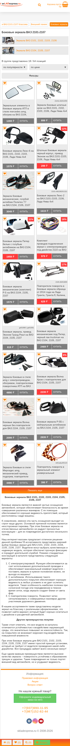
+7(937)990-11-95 (35, 708)
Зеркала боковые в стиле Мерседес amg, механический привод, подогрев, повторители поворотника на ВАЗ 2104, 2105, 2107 (17, 472)
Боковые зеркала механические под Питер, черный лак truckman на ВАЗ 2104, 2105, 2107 (51, 336)
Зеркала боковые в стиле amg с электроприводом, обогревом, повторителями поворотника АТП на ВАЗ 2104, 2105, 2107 (18, 382)
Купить (24, 121)
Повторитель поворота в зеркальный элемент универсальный (50, 469)
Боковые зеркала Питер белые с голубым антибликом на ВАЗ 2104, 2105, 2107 (17, 246)
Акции (35, 681)
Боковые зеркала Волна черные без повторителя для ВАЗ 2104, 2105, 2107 (17, 425)
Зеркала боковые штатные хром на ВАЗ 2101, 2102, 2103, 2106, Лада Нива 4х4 (52, 108)
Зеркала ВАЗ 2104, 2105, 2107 (33, 50)
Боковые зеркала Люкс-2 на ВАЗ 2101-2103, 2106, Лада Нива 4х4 (51, 198)
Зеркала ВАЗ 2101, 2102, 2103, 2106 (36, 40)
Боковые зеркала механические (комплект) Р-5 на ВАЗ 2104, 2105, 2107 (17, 291)
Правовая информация (35, 678)
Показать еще (35, 490)
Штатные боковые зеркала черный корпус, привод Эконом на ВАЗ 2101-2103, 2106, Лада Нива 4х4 (52, 155)
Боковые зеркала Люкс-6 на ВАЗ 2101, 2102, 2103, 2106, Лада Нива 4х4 (18, 153)
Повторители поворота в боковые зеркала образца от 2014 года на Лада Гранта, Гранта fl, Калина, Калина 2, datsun (51, 291)
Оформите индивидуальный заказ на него (35, 698)
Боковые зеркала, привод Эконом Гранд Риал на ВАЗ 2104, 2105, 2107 (18, 334)
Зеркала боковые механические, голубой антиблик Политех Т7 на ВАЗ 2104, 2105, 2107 (16, 200)
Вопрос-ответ (35, 684)
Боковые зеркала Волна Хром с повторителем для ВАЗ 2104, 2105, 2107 (51, 379)
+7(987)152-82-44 (35, 711)
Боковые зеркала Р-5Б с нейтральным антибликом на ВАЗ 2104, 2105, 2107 (51, 424)
